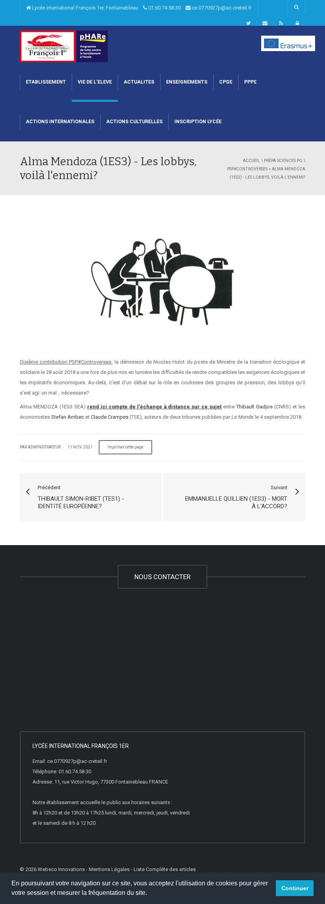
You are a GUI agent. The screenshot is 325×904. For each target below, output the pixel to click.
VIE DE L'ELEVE (95, 82)
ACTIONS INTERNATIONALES (60, 121)
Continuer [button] (294, 888)
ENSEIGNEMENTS (186, 82)
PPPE (250, 82)
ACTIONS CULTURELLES (134, 121)
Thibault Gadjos (254, 407)
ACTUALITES (139, 82)
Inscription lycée (198, 121)
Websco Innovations (61, 869)
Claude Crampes (109, 417)
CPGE (225, 82)
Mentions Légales (109, 869)
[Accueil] (47, 46)
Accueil (251, 160)
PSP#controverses (247, 169)
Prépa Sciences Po (283, 160)
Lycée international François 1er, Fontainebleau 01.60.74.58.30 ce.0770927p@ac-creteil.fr (141, 8)
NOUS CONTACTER (162, 577)
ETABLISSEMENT (46, 82)
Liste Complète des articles (165, 869)
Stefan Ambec (67, 417)
